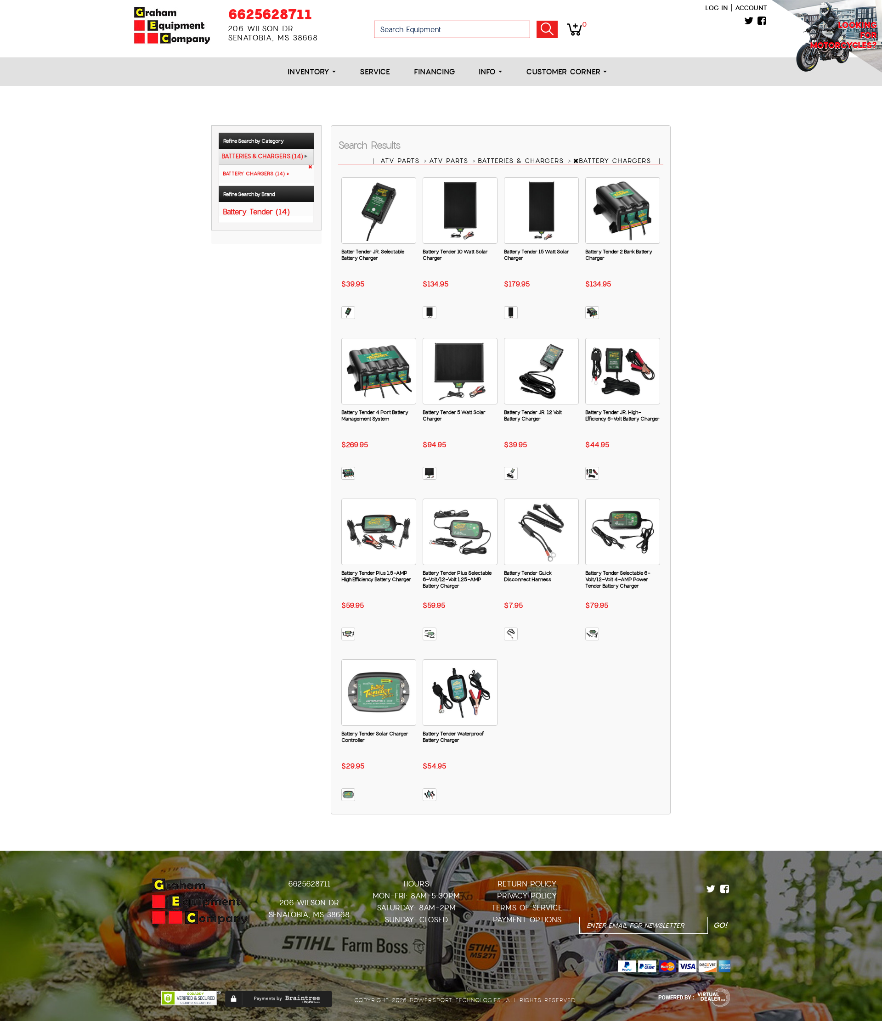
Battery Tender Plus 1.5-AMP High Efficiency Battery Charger (376, 576)
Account (751, 8)
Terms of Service (527, 908)
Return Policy (527, 884)
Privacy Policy (527, 896)
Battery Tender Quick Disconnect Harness (528, 576)
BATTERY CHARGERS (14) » (254, 173)
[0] (574, 29)
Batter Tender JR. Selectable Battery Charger (372, 254)
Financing (434, 72)
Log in (716, 8)
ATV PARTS (401, 161)
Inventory (310, 72)
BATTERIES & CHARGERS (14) (262, 156)
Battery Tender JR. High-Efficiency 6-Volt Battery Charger (622, 415)
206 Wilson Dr (309, 903)
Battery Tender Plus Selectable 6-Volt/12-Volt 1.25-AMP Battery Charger (457, 579)
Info (488, 72)
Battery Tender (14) (256, 211)
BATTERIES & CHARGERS (522, 161)
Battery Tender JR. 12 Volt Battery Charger (533, 415)
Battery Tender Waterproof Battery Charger (453, 736)
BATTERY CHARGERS (616, 161)
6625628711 (270, 14)
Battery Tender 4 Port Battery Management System (374, 415)
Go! (547, 29)
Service (375, 72)
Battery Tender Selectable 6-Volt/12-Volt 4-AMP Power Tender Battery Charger (617, 579)
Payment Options (527, 920)
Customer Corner (564, 72)
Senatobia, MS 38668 (309, 915)
